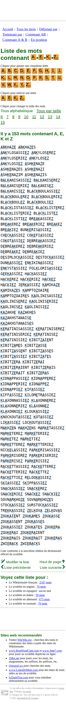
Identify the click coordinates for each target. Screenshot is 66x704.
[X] (16, 86)
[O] (28, 79)
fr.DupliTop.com (18, 677)
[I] (53, 72)
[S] (47, 79)
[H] (47, 72)
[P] (35, 79)
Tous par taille (48, 111)
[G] (41, 72)
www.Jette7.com (52, 650)
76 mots (41, 586)
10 (26, 117)
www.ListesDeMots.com (23, 670)
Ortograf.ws (16, 665)
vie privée (27, 691)
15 (3, 122)
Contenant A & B (14, 40)
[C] (16, 72)
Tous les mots (26, 29)
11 (34, 117)
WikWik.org (24, 639)
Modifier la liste (17, 562)
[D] (22, 72)
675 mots (44, 599)
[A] (4, 72)
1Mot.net (14, 658)
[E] (28, 72)
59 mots (40, 595)
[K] (4, 79)
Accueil (7, 29)
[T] (53, 79)
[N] (22, 79)
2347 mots (45, 582)
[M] (16, 79)
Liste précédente (17, 567)
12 (42, 117)
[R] (41, 79)
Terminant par (12, 34)
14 (58, 117)
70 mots (42, 603)
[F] (35, 72)
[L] (10, 79)
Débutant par (48, 29)
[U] (60, 79)
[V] (4, 86)
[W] (10, 86)
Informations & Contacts (27, 698)
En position (39, 40)
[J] (60, 72)
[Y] (22, 86)
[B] (10, 72)
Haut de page (51, 562)
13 (50, 117)
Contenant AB (35, 34)
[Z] (28, 86)
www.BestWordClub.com (24, 650)
